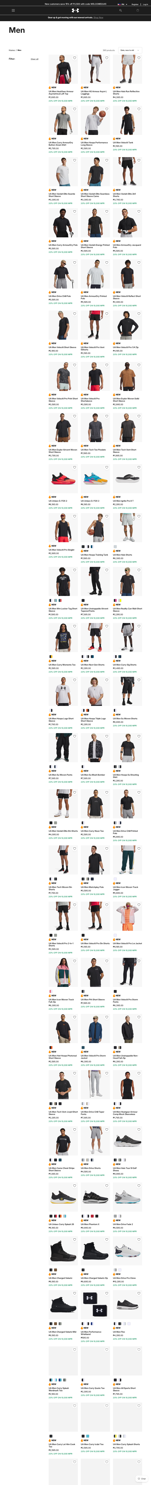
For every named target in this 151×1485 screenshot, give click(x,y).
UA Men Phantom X (90, 1224)
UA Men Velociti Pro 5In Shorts (95, 943)
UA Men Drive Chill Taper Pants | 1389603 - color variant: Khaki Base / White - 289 (87, 1103)
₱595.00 (85, 1338)
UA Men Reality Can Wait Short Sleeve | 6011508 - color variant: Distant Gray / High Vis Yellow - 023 (119, 600)
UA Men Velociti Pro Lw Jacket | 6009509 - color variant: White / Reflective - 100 (115, 935)
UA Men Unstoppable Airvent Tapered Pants (94, 609)
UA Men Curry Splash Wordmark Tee (59, 1389)
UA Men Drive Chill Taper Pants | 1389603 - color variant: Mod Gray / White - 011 (83, 1103)
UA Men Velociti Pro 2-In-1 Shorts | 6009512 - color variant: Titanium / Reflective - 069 (55, 935)
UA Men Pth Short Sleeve (93, 999)
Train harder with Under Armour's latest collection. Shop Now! (75, 4)
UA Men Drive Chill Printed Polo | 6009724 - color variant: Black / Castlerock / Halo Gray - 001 (115, 822)
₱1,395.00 (53, 1174)
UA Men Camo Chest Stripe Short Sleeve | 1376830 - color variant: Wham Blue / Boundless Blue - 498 (60, 1160)
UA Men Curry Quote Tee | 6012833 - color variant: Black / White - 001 (83, 1380)
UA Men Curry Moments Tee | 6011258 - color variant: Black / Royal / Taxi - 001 (50, 656)
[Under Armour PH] (75, 10)
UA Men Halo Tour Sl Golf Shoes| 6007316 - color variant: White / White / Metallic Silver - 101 (124, 1160)
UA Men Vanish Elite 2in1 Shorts (124, 195)
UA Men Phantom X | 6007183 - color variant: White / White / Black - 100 (87, 1216)
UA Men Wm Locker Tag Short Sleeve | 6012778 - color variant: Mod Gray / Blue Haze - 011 (55, 600)
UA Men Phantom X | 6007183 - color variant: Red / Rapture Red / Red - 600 (92, 1216)
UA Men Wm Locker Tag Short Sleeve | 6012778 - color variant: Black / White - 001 (50, 600)
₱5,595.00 (54, 248)
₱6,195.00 (53, 504)
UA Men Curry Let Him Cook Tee (62, 1445)
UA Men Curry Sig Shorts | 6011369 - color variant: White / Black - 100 (115, 656)
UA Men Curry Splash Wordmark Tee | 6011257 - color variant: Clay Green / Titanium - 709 (64, 1380)
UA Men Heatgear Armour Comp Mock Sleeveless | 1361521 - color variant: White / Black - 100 (119, 1103)
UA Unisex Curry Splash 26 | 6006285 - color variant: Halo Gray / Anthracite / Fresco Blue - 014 (64, 1216)
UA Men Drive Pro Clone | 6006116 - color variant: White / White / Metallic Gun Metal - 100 (119, 1269)
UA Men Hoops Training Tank (94, 555)
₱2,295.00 (118, 504)
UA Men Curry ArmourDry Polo (63, 245)
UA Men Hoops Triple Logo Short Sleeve (93, 719)
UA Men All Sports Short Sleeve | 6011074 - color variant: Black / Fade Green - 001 (115, 1380)
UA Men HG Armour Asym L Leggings (94, 92)
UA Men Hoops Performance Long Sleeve (94, 143)
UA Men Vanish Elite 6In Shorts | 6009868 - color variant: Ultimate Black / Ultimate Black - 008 (50, 822)
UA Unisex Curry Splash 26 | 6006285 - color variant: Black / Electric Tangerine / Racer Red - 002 (55, 1216)
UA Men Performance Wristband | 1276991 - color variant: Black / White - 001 (83, 1323)
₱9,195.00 (118, 947)
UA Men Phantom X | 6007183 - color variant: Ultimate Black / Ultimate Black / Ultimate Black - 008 (96, 1216)
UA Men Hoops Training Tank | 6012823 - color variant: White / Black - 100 (87, 546)
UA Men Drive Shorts (91, 1168)
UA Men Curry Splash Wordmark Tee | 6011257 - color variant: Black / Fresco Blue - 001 (50, 1380)
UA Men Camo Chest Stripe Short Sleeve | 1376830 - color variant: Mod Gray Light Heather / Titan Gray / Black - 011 (55, 1160)
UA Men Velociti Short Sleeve (62, 347)
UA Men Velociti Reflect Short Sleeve (127, 297)
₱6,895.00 (118, 722)
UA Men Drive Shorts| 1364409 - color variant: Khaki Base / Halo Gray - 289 (87, 1160)
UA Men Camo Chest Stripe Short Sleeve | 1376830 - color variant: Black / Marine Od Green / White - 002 (50, 1160)
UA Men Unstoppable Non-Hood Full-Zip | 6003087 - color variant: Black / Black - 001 (115, 1047)
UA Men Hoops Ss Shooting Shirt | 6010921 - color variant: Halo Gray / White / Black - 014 (119, 766)
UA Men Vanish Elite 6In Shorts (63, 831)
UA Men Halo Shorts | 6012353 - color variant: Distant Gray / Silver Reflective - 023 (115, 546)
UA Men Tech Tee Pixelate (93, 450)
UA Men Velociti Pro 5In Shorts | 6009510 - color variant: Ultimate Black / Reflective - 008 (83, 935)
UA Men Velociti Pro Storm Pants (125, 1000)
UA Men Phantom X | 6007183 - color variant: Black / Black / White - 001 (83, 1216)
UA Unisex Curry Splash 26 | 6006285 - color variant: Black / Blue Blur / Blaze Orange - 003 (60, 1216)
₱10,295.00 (118, 1282)
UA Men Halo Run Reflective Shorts (126, 92)
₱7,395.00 (86, 614)
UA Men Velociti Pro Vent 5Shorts (92, 348)
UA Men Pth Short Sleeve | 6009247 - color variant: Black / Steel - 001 (83, 991)
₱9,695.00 (86, 1282)
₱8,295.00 (118, 1062)
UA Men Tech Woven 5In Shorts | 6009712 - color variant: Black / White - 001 (50, 879)
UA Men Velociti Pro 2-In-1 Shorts (61, 944)
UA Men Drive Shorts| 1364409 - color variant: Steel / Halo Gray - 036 (83, 1160)
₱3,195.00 (85, 353)
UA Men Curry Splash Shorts (126, 1444)
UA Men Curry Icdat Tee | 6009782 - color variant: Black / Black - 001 (83, 1436)
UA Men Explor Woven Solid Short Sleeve (126, 399)
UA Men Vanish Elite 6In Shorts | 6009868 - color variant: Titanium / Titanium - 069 (55, 822)
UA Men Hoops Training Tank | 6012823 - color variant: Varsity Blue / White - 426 (92, 546)
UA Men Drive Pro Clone (124, 1278)
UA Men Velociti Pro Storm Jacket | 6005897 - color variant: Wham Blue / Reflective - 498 (83, 1047)
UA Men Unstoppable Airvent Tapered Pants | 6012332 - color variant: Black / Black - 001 (83, 600)
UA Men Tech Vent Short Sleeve (124, 451)
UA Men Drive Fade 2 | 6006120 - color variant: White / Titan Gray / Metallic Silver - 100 (119, 1216)
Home (12, 50)
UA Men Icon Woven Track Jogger (125, 888)
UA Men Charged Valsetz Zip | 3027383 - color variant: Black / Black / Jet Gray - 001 (83, 1269)
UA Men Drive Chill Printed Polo (125, 832)
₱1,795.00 (53, 724)
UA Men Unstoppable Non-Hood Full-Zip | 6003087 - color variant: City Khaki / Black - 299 (119, 1047)
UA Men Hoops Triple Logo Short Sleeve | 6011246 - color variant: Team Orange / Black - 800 (87, 710)
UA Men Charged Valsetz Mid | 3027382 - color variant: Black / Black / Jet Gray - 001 (50, 1323)
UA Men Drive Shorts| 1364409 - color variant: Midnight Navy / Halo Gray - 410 (92, 1160)
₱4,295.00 (118, 1335)
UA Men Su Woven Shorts (125, 718)
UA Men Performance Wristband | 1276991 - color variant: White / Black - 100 (87, 1323)
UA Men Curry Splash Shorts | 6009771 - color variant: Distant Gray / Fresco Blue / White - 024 (124, 1436)
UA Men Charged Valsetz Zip (94, 1278)
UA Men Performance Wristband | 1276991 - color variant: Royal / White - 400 (92, 1323)
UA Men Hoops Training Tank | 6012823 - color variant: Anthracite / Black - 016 (83, 546)
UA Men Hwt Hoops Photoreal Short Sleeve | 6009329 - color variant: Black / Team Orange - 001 (50, 1047)
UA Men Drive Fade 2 (123, 1224)
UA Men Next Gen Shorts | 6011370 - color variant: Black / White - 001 (83, 656)
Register (135, 4)
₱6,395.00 (118, 558)
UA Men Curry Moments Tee (62, 665)
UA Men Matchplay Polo (92, 887)
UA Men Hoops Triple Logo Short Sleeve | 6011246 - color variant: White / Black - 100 (83, 710)
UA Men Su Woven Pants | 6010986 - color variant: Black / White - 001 (50, 766)
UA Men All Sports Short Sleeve (124, 1389)
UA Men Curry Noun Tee (92, 831)
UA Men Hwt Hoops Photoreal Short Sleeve (63, 1057)
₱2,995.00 (118, 404)
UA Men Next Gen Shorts (92, 665)
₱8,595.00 (118, 1228)
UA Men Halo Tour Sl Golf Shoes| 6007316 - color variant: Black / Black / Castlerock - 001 (115, 1160)
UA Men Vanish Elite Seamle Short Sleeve (62, 195)
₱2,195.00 (117, 146)
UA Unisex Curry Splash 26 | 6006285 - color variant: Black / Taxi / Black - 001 (50, 1216)
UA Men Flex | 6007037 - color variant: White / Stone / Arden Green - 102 (129, 1323)
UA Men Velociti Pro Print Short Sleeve (63, 399)
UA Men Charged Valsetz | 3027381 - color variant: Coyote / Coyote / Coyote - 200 (55, 1269)
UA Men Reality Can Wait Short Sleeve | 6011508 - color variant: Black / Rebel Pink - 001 (115, 600)
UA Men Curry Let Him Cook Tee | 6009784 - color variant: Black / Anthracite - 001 (50, 1436)
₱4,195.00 (118, 351)
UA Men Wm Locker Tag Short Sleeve (63, 609)
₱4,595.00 (86, 1172)
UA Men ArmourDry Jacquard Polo (127, 246)
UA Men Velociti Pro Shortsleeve (90, 399)
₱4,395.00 (118, 97)
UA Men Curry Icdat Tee (92, 1444)
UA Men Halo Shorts (122, 555)
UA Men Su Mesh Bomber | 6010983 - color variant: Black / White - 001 (83, 766)
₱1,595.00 (85, 453)
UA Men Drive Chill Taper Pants (92, 1113)
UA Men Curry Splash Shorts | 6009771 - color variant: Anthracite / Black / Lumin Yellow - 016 (115, 1436)
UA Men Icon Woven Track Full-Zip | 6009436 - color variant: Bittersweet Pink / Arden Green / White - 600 (50, 991)
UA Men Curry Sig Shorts (124, 665)
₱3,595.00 (54, 404)
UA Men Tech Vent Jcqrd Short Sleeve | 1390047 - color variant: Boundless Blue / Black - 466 (60, 1103)
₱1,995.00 (118, 456)
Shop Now (98, 17)
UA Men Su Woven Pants (60, 775)
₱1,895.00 (53, 97)
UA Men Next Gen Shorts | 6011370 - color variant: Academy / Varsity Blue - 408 (92, 656)
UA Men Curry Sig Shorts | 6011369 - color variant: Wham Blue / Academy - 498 (119, 656)
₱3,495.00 (118, 668)
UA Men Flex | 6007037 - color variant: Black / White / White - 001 (115, 1323)
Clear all (34, 59)
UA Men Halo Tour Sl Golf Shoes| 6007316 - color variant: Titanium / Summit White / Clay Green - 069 (119, 1160)
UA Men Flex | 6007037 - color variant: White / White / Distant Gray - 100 (124, 1323)
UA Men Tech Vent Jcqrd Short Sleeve (63, 1113)
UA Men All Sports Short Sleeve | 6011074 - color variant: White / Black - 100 (119, 1380)
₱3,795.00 (118, 200)
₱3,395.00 (54, 200)
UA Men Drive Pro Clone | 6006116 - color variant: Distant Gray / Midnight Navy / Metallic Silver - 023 (115, 1269)
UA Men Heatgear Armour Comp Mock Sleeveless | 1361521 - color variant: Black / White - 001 (115, 1103)
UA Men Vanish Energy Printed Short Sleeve (95, 246)
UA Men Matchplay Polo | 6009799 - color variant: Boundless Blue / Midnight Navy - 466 (92, 879)
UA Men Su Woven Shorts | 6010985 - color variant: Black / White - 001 (115, 710)
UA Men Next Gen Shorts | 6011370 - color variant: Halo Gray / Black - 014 (87, 656)
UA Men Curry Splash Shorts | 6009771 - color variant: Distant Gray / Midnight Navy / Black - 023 (119, 1436)
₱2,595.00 (86, 148)
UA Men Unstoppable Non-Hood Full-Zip (125, 1057)
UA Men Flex (119, 1332)
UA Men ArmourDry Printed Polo (94, 297)
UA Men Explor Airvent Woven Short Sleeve (63, 451)
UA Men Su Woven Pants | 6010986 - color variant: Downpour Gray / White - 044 (55, 766)
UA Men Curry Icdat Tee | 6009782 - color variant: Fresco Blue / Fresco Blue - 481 (87, 1436)
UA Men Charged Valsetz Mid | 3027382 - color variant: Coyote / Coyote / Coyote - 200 (55, 1323)
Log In (145, 4)
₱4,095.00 (54, 834)
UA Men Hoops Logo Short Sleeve (61, 719)
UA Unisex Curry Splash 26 (61, 1224)
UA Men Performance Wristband (91, 1333)
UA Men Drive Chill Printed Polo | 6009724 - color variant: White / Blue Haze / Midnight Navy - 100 (119, 822)
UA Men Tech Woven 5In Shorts (60, 888)
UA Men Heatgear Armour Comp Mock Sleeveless (125, 1113)
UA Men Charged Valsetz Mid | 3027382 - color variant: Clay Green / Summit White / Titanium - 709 (60, 1323)
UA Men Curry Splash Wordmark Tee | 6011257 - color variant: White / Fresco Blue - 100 (55, 1380)
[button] (120, 10)
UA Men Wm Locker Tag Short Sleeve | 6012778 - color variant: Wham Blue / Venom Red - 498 (60, 600)
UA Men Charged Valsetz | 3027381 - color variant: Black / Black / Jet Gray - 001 (50, 1269)
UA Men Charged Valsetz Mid (62, 1332)
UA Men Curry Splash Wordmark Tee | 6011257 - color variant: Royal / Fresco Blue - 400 (60, 1380)
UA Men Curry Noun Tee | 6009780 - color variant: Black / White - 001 (83, 822)
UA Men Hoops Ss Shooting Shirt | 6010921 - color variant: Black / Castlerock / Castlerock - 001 (115, 766)
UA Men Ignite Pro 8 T (123, 501)
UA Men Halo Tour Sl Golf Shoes (125, 1169)
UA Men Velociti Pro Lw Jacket (127, 943)
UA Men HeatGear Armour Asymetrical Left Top (61, 92)
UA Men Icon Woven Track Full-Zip (61, 1000)
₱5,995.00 (118, 837)
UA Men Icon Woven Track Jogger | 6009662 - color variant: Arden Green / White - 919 (115, 879)
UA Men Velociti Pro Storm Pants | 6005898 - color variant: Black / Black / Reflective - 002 (115, 991)
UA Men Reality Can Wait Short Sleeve (127, 609)
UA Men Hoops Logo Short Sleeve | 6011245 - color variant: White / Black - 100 (50, 710)
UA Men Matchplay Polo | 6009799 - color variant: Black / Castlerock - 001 (83, 879)
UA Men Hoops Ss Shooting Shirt (126, 776)
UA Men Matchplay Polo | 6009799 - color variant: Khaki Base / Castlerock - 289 (87, 879)
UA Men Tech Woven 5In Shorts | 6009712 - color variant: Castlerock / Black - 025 (55, 879)
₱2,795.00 (118, 1448)
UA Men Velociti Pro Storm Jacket (93, 1057)
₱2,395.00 (118, 302)
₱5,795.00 (54, 148)
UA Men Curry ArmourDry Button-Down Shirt (61, 143)
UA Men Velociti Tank (123, 142)
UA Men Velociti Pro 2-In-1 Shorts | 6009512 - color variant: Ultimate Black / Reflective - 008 (50, 935)
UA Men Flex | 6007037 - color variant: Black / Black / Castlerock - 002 (119, 1323)
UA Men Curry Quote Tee (93, 1388)
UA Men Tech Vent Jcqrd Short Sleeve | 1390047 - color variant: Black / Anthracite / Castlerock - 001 (50, 1103)
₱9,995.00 (118, 1174)
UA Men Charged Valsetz (60, 1278)
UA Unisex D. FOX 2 (58, 501)
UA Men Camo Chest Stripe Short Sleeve (61, 1169)
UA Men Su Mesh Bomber (93, 775)
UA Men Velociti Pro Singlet (61, 550)
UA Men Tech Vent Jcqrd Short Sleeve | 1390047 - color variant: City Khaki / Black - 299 (55, 1103)
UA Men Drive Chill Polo (60, 296)
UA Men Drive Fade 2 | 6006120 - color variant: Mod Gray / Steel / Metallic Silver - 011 (115, 1216)
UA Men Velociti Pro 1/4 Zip (125, 347)
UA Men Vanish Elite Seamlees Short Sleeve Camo (95, 195)
